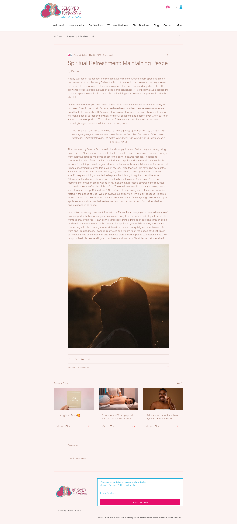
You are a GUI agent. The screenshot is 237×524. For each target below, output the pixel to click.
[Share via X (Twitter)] (75, 359)
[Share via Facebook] (69, 359)
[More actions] (167, 55)
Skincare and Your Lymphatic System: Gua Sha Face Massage (162, 417)
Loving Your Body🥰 (68, 415)
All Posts (58, 36)
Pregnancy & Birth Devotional (80, 36)
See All (180, 383)
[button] (181, 7)
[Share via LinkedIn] (82, 359)
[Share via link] (89, 359)
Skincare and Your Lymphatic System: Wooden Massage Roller (118, 417)
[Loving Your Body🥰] (74, 399)
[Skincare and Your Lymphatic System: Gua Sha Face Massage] (163, 399)
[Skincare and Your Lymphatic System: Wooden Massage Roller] (118, 399)
